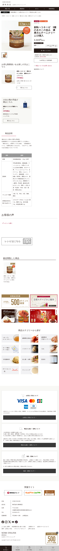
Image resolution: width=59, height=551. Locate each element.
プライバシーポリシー (20, 528)
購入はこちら (24, 87)
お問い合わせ (31, 528)
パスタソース (8, 15)
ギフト (37, 8)
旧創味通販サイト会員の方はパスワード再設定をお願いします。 (26, 12)
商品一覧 (7, 8)
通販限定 (22, 8)
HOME (3, 15)
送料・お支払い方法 (7, 528)
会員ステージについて (43, 526)
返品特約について (39, 69)
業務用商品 (52, 8)
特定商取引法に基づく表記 (19, 526)
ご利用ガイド (31, 526)
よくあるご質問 (6, 526)
